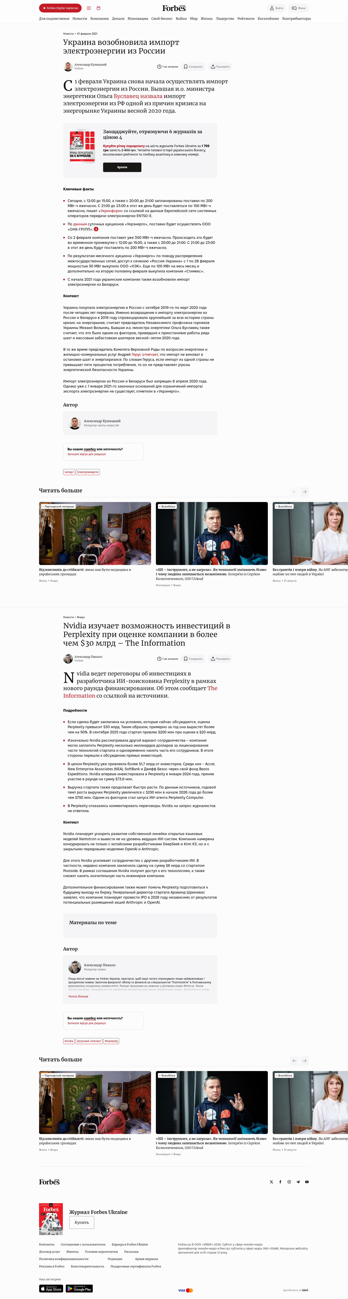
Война (181, 18)
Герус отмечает (145, 354)
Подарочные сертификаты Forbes (136, 1266)
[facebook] (280, 1181)
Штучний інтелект (89, 1041)
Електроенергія (87, 472)
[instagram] (289, 1181)
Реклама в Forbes (51, 1266)
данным (80, 224)
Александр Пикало (88, 657)
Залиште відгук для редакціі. (86, 454)
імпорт (69, 472)
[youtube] (306, 1181)
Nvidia (69, 1041)
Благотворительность (87, 1266)
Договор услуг (49, 1252)
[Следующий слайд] (304, 491)
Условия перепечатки (101, 1252)
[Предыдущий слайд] (294, 1060)
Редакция (115, 1259)
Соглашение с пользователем (83, 1244)
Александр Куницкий (91, 64)
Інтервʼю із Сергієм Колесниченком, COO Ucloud (211, 574)
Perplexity (111, 1041)
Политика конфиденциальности (63, 1259)
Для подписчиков (54, 18)
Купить (82, 1222)
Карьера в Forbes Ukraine (130, 1244)
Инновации (138, 18)
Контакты (46, 1244)
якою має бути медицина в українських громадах (85, 572)
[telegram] (298, 1181)
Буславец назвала (138, 96)
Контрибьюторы (296, 18)
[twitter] (271, 1181)
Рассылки (131, 1252)
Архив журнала (146, 1259)
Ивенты (72, 1252)
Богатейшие (268, 18)
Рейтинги (246, 18)
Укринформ (111, 211)
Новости (79, 18)
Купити (122, 167)
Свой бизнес (162, 18)
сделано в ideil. (296, 1290)
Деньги (118, 18)
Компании (99, 18)
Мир (194, 18)
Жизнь (207, 18)
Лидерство (225, 18)
